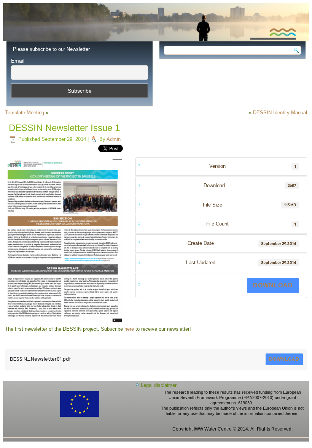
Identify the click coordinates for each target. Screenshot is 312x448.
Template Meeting (24, 112)
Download (273, 285)
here (129, 329)
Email (17, 61)
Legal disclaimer (159, 385)
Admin (114, 139)
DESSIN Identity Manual (280, 112)
